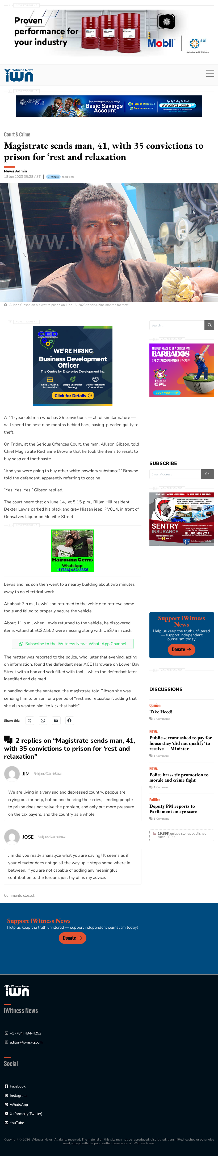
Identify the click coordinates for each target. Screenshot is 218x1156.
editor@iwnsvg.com (26, 1042)
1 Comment (161, 756)
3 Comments (162, 719)
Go (207, 474)
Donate (178, 649)
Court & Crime (17, 134)
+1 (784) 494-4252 (25, 1033)
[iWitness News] (16, 990)
